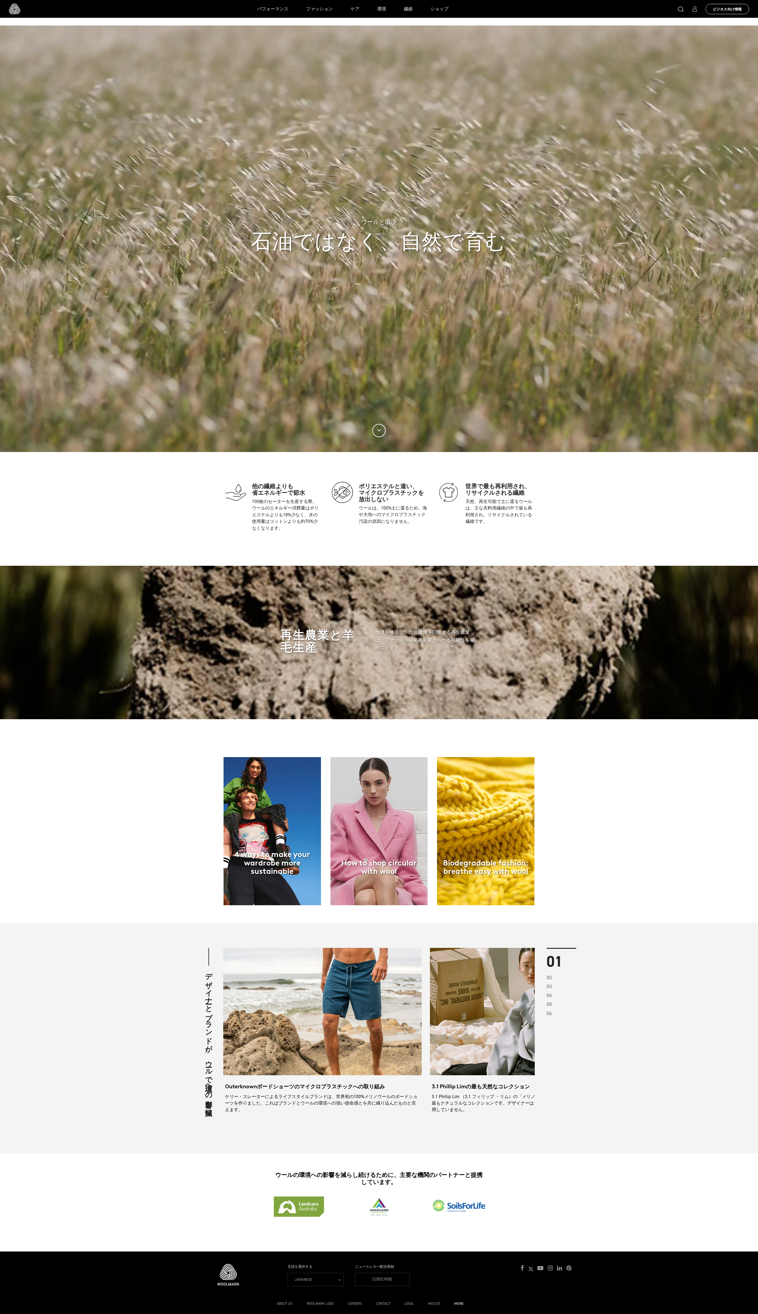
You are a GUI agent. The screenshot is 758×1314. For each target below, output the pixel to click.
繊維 (408, 9)
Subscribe (382, 1279)
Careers (355, 1303)
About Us (285, 1303)
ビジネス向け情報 (727, 9)
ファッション (319, 9)
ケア (355, 9)
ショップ (439, 9)
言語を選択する (300, 1266)
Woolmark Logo (320, 1303)
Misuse (434, 1303)
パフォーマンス (272, 9)
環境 (381, 9)
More (458, 1303)
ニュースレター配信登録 (374, 1266)
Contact (383, 1303)
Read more (272, 853)
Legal (409, 1303)
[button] (681, 9)
